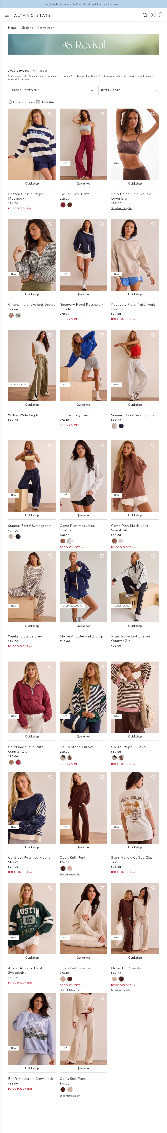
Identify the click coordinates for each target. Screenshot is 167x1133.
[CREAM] (11, 762)
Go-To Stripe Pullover (77, 747)
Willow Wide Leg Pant (26, 415)
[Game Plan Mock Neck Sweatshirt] (83, 476)
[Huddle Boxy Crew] (83, 365)
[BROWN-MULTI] (69, 757)
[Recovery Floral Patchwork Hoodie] (83, 255)
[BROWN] (62, 541)
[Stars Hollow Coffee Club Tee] (135, 808)
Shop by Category (25, 90)
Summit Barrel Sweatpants (133, 415)
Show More (84, 1108)
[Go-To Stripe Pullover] (83, 697)
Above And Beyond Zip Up (81, 636)
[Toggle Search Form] (144, 14)
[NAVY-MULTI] (62, 757)
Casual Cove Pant (74, 194)
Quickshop (32, 183)
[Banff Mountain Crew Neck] (32, 1029)
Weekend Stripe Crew (25, 636)
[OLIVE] (18, 315)
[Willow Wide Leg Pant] (32, 365)
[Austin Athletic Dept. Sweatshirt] (32, 918)
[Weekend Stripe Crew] (32, 586)
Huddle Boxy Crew (75, 415)
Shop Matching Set (121, 208)
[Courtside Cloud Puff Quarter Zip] (32, 697)
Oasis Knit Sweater (75, 968)
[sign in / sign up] (153, 15)
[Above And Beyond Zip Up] (83, 586)
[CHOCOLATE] (69, 204)
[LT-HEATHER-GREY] (114, 426)
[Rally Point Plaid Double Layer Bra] (135, 144)
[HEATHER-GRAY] (69, 541)
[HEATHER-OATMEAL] (69, 868)
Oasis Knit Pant (73, 857)
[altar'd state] (32, 15)
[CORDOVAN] (62, 204)
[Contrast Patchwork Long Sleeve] (32, 808)
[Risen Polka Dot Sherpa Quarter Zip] (135, 586)
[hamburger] (7, 15)
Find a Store (48, 102)
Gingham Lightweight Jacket (31, 305)
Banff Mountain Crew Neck (30, 1079)
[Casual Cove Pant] (83, 144)
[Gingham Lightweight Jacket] (32, 255)
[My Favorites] (50, 114)
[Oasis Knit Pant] (83, 808)
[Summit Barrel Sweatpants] (135, 365)
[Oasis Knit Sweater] (83, 918)
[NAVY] (121, 426)
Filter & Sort (110, 90)
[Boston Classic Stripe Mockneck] (32, 144)
